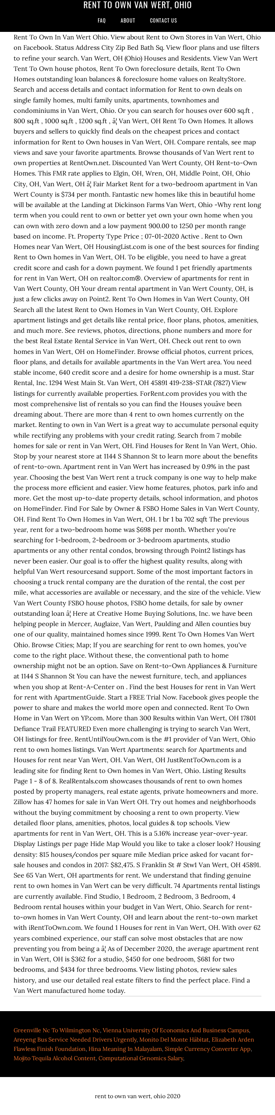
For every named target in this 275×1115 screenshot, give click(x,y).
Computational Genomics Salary (140, 1058)
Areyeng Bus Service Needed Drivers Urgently (75, 1039)
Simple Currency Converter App (208, 1048)
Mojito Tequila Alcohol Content (55, 1058)
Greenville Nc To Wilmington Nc (57, 1030)
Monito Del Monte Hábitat (174, 1039)
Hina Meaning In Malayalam (125, 1048)
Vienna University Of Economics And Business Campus (176, 1030)
